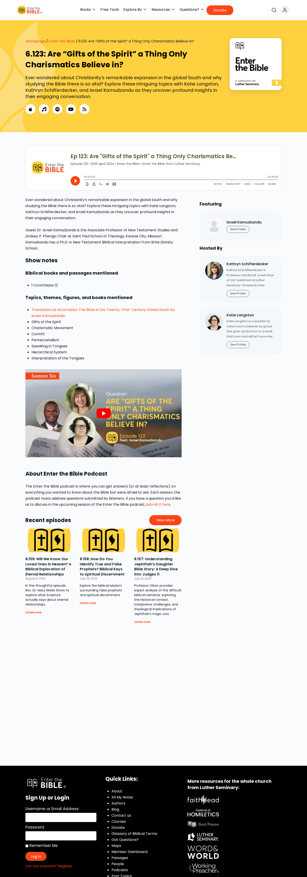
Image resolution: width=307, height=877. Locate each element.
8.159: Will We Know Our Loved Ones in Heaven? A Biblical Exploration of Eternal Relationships (48, 566)
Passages (119, 857)
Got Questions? (125, 839)
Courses (118, 821)
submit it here (158, 504)
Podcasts (119, 870)
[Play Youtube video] (103, 413)
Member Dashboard (129, 851)
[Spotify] (57, 109)
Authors (118, 803)
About (116, 791)
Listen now (33, 612)
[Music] (44, 109)
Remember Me (43, 845)
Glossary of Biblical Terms (134, 833)
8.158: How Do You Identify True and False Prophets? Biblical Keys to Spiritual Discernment (102, 566)
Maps (116, 845)
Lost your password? (41, 866)
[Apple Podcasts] (30, 109)
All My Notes (122, 797)
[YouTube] (71, 109)
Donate (118, 827)
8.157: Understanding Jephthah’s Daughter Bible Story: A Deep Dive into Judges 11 (156, 566)
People (117, 863)
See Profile (238, 229)
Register (65, 866)
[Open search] (273, 10)
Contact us (121, 815)
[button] (88, 9)
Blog (115, 809)
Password (34, 827)
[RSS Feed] (84, 109)
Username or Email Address (52, 808)
